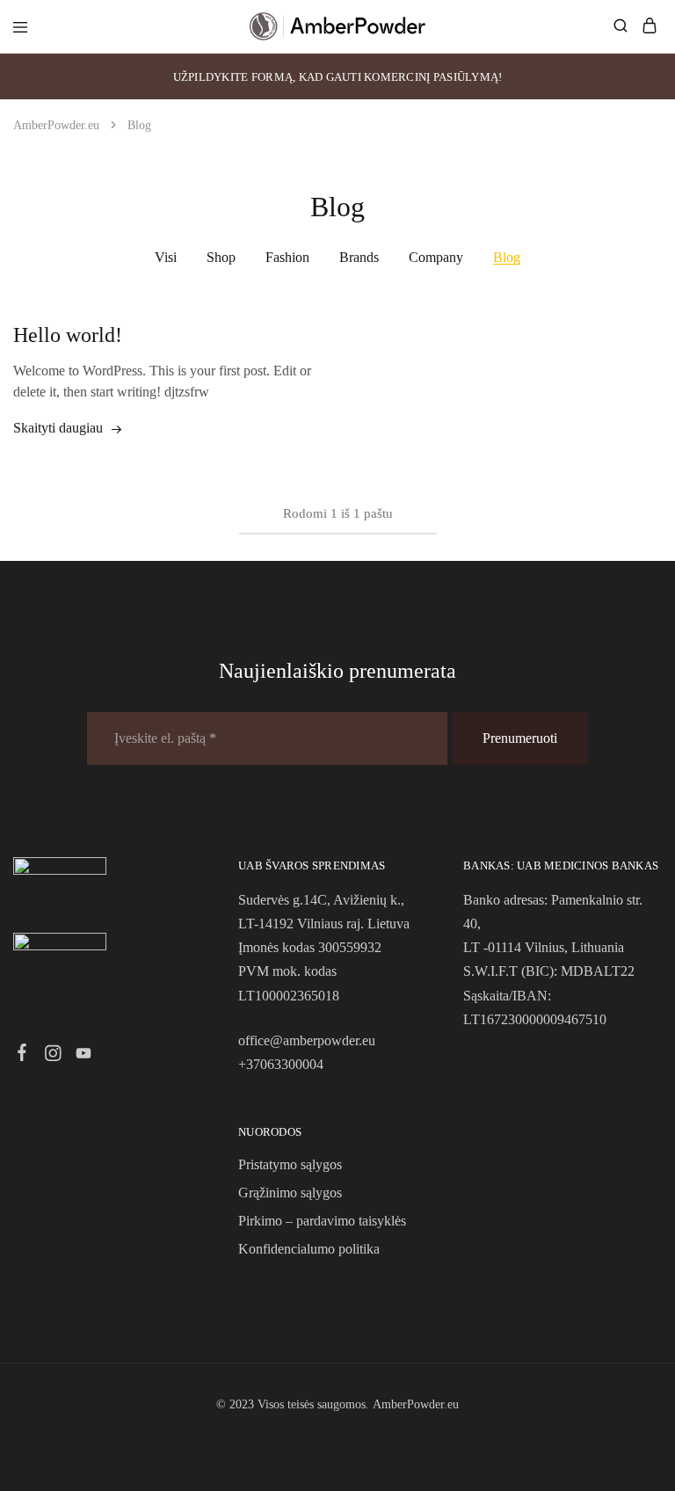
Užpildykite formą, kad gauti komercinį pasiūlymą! (338, 77)
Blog (506, 257)
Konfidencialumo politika (309, 1248)
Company (436, 257)
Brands (359, 257)
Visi (166, 257)
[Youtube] (84, 1056)
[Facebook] (22, 1055)
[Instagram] (53, 1056)
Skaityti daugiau (58, 427)
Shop (221, 257)
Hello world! (67, 335)
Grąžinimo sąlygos (290, 1192)
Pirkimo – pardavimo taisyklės (322, 1220)
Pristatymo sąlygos (290, 1164)
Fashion (287, 257)
